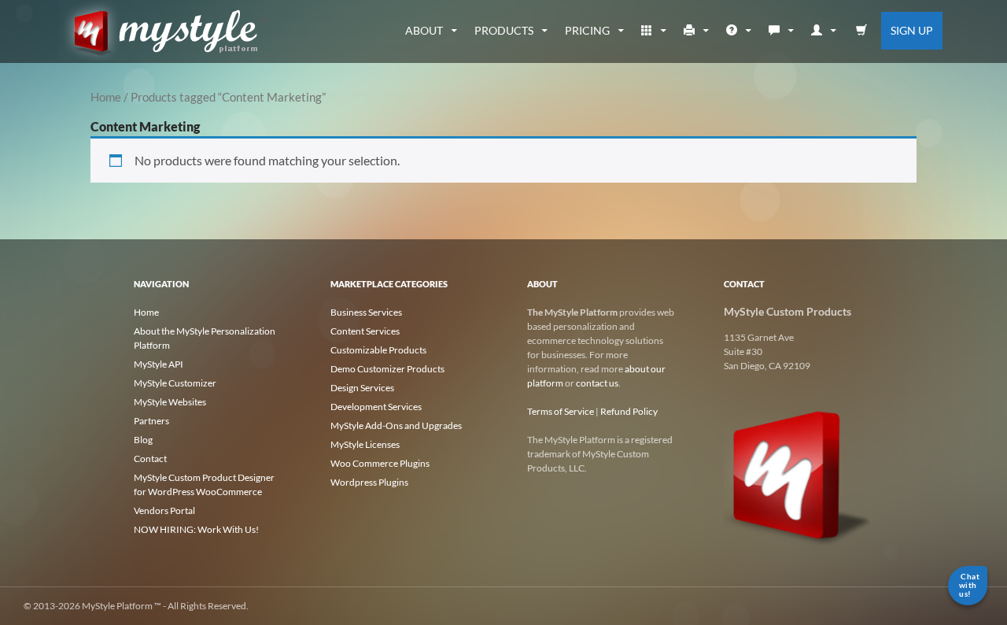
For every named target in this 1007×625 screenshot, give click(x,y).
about (424, 30)
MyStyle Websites (170, 402)
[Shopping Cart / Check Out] (862, 31)
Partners (151, 421)
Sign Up (912, 30)
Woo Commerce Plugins (380, 463)
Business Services (366, 312)
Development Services (376, 406)
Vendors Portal (164, 510)
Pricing (587, 30)
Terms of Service (560, 411)
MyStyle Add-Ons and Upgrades (396, 425)
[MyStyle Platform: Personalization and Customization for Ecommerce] (798, 473)
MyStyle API (158, 364)
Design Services (362, 388)
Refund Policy (629, 411)
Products (503, 30)
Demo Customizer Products (387, 369)
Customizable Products (378, 350)
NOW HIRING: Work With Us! (196, 529)
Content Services (365, 331)
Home (105, 97)
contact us (597, 383)
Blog (143, 440)
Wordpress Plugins (369, 482)
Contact (150, 458)
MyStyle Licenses (365, 444)
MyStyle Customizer (175, 383)
